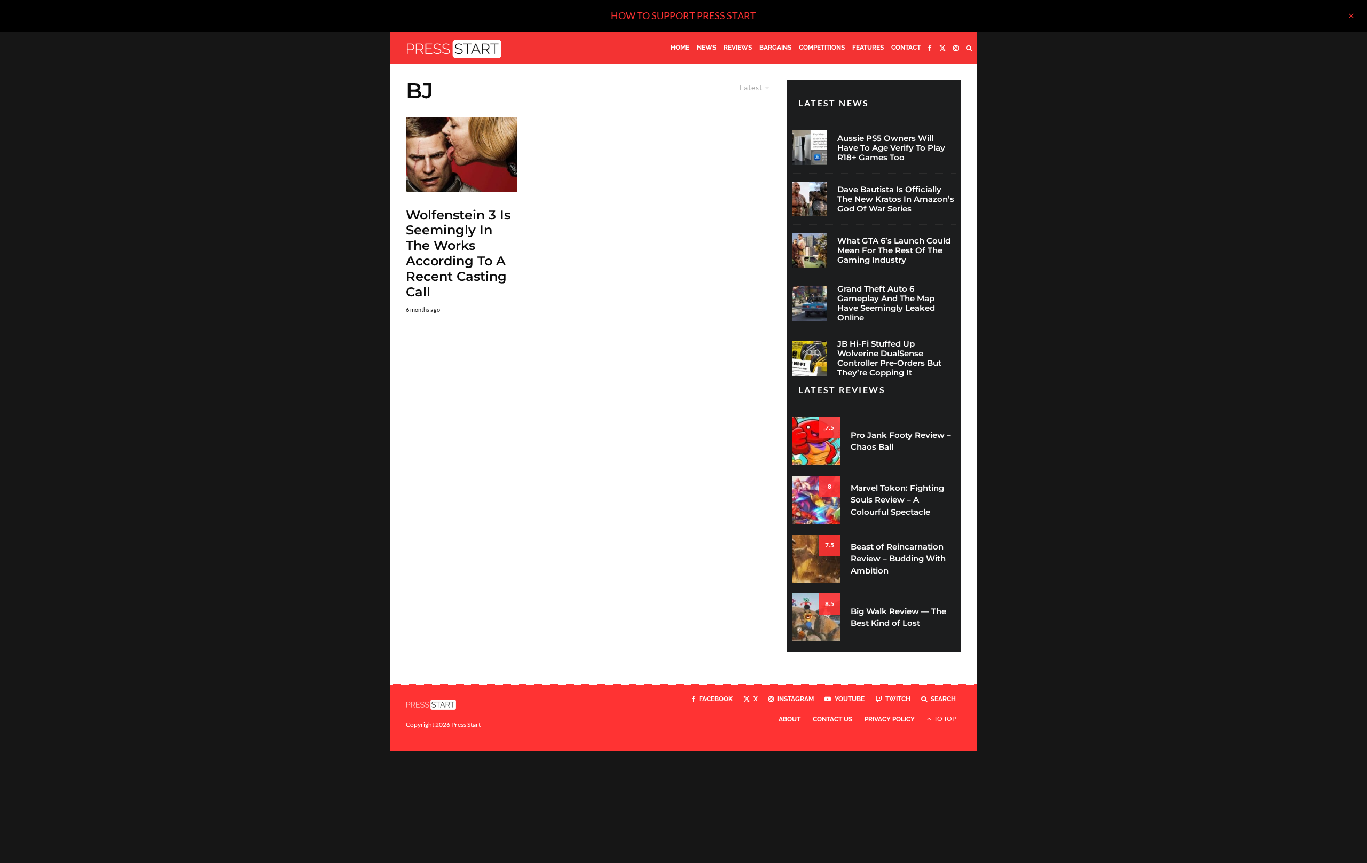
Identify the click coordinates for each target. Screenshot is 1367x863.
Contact (906, 47)
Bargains (775, 47)
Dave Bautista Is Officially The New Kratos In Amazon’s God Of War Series (895, 199)
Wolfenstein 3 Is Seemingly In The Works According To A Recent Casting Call (458, 254)
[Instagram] (955, 48)
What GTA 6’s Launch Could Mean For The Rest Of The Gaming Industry (893, 250)
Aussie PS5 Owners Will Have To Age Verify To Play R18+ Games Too (891, 148)
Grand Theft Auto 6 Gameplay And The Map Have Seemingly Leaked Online (886, 303)
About (789, 719)
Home (680, 47)
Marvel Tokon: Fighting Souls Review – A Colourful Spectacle (897, 500)
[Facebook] (930, 48)
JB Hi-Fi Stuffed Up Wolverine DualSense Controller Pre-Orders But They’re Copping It (889, 358)
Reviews (738, 47)
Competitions (822, 47)
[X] (942, 48)
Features (868, 47)
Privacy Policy (890, 719)
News (706, 47)
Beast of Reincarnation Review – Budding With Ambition (898, 559)
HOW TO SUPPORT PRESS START (683, 15)
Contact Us (832, 719)
